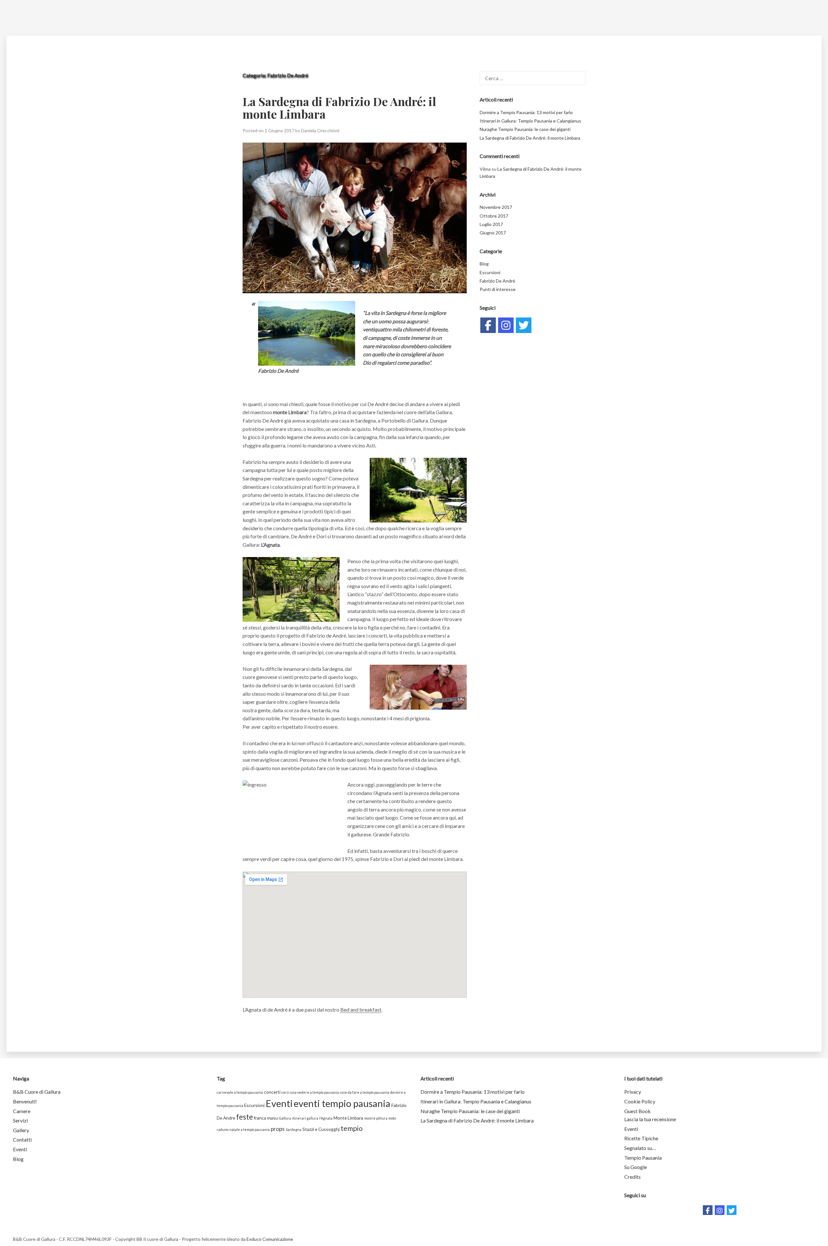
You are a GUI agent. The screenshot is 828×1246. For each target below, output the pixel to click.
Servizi (20, 1120)
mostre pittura (375, 1118)
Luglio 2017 (491, 224)
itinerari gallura (305, 1118)
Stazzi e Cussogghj (321, 1129)
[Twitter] (523, 325)
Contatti (22, 1139)
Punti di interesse (498, 289)
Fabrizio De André (497, 281)
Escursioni (490, 272)
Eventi (20, 1149)
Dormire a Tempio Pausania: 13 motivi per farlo (526, 112)
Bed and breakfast (360, 1009)
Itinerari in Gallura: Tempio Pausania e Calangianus (530, 121)
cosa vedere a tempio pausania (314, 1092)
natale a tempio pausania (249, 1129)
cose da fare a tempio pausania (364, 1092)
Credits (632, 1177)
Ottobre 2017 (494, 216)
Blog (484, 263)
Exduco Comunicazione (269, 1239)
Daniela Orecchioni (320, 130)
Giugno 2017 (493, 232)
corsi (285, 1092)
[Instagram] (506, 325)
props (278, 1128)
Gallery (21, 1130)
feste (244, 1116)
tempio (352, 1128)
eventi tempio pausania (342, 1103)
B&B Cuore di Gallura (36, 1092)
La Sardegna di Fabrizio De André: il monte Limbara (339, 107)
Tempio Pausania (643, 1158)
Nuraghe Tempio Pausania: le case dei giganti (525, 129)
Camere (21, 1111)
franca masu (266, 1118)
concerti (272, 1092)
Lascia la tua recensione (650, 1119)
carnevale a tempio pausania (240, 1092)
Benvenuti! (25, 1101)
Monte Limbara (348, 1118)
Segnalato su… (640, 1148)
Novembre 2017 (496, 207)
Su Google (635, 1167)
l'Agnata (325, 1118)
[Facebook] (488, 325)
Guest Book (637, 1111)
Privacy (632, 1092)
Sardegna (293, 1129)
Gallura (285, 1118)
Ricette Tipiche (641, 1138)
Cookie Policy (639, 1101)
